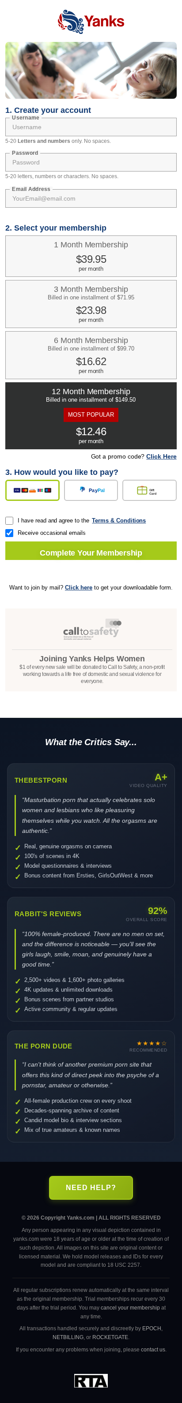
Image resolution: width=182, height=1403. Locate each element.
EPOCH (151, 1328)
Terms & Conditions (119, 520)
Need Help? (91, 1187)
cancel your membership (130, 1308)
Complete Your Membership (91, 553)
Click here (78, 587)
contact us (153, 1350)
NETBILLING (68, 1337)
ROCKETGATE (110, 1337)
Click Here (161, 456)
